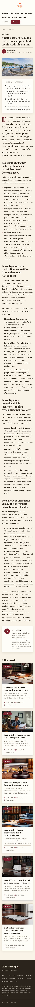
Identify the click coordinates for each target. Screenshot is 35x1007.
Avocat (14, 17)
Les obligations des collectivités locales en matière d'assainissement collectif (18, 101)
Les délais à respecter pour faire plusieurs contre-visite (16, 783)
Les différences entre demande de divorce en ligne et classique (17, 881)
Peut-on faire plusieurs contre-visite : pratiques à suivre (17, 736)
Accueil (5, 13)
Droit (17, 13)
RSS (16, 981)
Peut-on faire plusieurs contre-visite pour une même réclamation (14, 930)
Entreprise (6, 17)
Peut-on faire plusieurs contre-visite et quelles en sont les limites (14, 832)
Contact (15, 22)
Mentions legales (7, 981)
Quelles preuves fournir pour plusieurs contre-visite (16, 688)
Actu (11, 13)
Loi (22, 13)
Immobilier (23, 17)
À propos (5, 22)
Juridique (28, 13)
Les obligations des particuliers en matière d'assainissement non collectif (18, 93)
